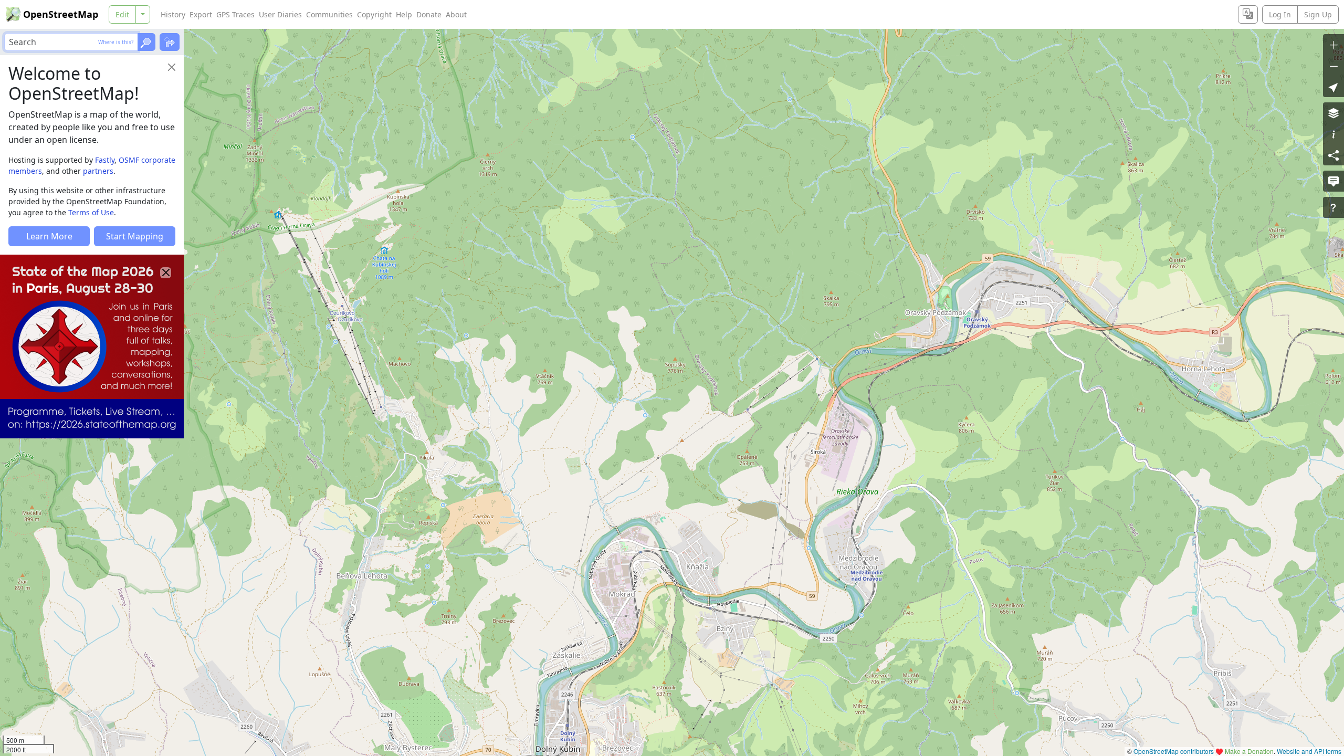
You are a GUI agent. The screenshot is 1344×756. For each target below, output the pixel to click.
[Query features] (1333, 207)
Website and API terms (1309, 751)
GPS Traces (235, 14)
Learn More (49, 236)
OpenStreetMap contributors (1173, 751)
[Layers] (1333, 112)
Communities (329, 14)
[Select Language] (1248, 14)
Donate (429, 14)
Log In (1280, 14)
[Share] (1333, 154)
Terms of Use (91, 212)
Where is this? (115, 42)
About (456, 14)
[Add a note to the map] (1333, 181)
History (173, 14)
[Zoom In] (1333, 44)
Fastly (104, 160)
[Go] (146, 42)
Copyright (374, 14)
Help (404, 14)
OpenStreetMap (60, 14)
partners (98, 171)
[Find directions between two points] (170, 42)
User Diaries (280, 14)
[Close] (172, 67)
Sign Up (1318, 14)
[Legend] (1333, 133)
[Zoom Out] (1333, 65)
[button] (1333, 86)
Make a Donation (1249, 751)
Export (201, 14)
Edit (122, 14)
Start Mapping (134, 236)
